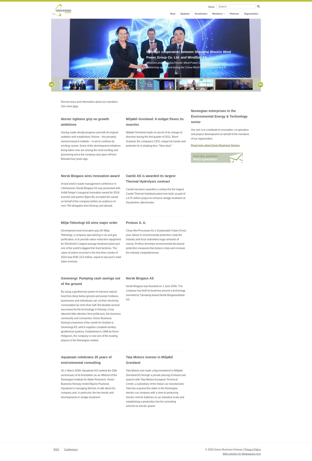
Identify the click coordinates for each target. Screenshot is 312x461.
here (75, 106)
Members (217, 13)
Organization (251, 13)
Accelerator (201, 13)
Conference (71, 449)
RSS (56, 449)
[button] (50, 85)
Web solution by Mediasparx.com (242, 454)
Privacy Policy (252, 449)
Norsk (211, 6)
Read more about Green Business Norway (215, 145)
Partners (234, 13)
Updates (185, 13)
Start (172, 13)
